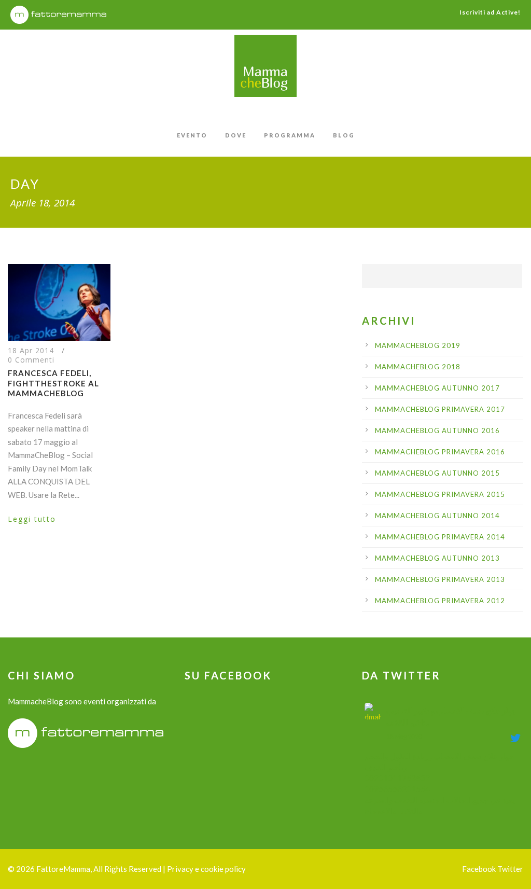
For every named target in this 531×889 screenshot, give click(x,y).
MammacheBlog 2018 (417, 367)
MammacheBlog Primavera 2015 (440, 494)
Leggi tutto (32, 519)
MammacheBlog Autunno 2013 (437, 558)
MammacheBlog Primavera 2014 (440, 537)
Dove (235, 135)
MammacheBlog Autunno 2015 (437, 473)
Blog (344, 135)
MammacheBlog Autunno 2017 (437, 388)
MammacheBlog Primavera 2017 (440, 409)
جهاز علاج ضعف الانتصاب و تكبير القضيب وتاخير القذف (451, 716)
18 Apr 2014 (31, 350)
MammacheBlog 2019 (417, 345)
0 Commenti (31, 360)
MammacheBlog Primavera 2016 (440, 452)
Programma (289, 135)
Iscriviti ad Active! (490, 12)
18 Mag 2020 (404, 736)
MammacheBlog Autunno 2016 (437, 430)
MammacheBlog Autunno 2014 (437, 515)
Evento (192, 135)
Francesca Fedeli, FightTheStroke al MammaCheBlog (53, 383)
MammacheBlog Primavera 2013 (440, 579)
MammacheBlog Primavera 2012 (440, 600)
